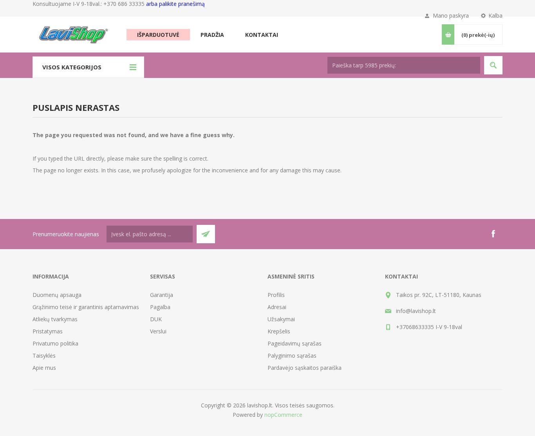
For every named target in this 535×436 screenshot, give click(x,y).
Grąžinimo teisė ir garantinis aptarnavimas (86, 307)
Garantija (161, 295)
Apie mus (44, 367)
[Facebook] (493, 234)
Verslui (158, 331)
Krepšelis (279, 331)
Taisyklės (44, 355)
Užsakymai (281, 319)
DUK (156, 319)
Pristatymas (48, 331)
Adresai (277, 307)
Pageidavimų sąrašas (295, 343)
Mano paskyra (451, 15)
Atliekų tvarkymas (55, 319)
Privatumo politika (55, 343)
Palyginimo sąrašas (292, 355)
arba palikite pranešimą (175, 3)
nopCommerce (283, 414)
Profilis (276, 295)
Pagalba (160, 307)
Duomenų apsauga (57, 295)
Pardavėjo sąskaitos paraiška (305, 367)
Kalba (495, 15)
